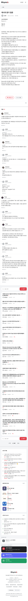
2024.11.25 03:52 (7, 114)
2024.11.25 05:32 (8, 155)
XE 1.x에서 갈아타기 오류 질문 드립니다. (9, 313)
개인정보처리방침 (13, 584)
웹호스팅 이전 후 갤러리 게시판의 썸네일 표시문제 (10, 300)
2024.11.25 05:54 (8, 168)
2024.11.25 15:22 (8, 274)
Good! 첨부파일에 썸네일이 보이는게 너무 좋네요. (13, 459)
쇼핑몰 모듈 (5, 497)
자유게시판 (5, 460)
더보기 (24, 483)
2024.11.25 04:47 (8, 212)
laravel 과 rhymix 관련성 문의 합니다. (8, 353)
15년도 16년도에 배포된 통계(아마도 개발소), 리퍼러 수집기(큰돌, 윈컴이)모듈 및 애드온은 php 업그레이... (14, 471)
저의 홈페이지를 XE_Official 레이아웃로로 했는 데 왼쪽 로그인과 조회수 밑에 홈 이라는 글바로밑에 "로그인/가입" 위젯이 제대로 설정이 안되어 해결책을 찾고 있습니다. (13, 419)
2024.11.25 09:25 (8, 244)
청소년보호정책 (9, 586)
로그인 (22, 2)
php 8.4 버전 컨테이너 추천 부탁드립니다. (9, 325)
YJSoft (6, 255)
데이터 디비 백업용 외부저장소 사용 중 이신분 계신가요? (12, 428)
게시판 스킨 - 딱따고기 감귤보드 (9, 492)
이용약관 (7, 584)
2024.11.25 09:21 (8, 182)
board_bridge (5, 502)
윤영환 (5, 15)
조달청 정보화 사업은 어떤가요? (7, 366)
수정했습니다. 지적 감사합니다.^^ (10, 467)
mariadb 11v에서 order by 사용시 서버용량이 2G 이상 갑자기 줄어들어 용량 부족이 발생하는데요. (14, 398)
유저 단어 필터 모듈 (6, 487)
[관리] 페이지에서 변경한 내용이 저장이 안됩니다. (10, 404)
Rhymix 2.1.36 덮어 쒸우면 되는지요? (8, 319)
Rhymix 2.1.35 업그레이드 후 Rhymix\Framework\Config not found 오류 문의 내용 (13, 381)
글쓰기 (24, 289)
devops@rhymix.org (14, 596)
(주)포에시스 (12, 577)
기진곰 (5, 197)
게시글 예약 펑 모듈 (6, 507)
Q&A (5, 456)
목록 (3, 7)
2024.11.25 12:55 (8, 257)
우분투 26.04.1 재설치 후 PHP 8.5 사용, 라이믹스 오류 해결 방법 (13, 292)
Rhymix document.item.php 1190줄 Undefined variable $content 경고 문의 (13, 346)
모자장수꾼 (6, 113)
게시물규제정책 (19, 584)
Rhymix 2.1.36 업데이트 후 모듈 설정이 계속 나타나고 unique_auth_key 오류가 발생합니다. (11, 307)
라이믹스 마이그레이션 (5, 339)
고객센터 (20, 586)
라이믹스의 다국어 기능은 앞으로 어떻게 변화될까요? (11, 332)
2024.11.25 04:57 (8, 130)
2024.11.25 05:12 (8, 143)
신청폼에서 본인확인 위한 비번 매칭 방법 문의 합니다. (11, 389)
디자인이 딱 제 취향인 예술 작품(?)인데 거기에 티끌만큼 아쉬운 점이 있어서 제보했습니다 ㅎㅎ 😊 (14, 463)
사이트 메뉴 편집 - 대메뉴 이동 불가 (10, 532)
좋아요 (10, 97)
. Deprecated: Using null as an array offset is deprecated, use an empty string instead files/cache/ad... (12, 455)
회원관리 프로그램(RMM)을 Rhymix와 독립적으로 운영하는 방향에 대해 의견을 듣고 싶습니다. (13, 373)
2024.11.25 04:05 (7, 198)
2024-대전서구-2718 (16, 582)
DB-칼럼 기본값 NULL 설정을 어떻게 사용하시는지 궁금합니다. (13, 359)
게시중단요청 (15, 586)
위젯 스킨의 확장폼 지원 (8, 528)
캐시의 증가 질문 (7, 12)
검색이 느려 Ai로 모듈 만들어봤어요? (8, 412)
